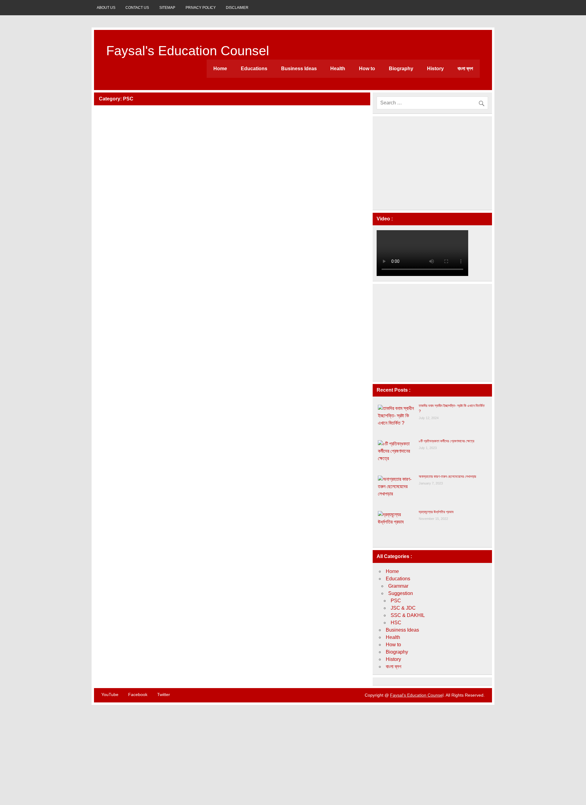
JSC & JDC (403, 608)
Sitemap (167, 7)
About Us (106, 7)
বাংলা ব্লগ (465, 68)
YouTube (109, 694)
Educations (254, 68)
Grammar (398, 586)
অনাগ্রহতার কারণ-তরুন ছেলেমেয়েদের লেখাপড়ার (447, 476)
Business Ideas (299, 68)
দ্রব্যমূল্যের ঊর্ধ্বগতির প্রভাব (436, 512)
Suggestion (400, 593)
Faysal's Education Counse (416, 695)
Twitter (163, 694)
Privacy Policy (201, 7)
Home (220, 68)
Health (337, 68)
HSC (396, 622)
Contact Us (137, 7)
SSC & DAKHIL (408, 615)
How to (367, 68)
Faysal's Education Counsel (187, 50)
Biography (401, 68)
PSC (396, 600)
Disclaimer (237, 7)
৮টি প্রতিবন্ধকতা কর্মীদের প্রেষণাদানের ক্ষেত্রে (446, 441)
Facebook (137, 694)
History (435, 68)
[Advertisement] (432, 163)
